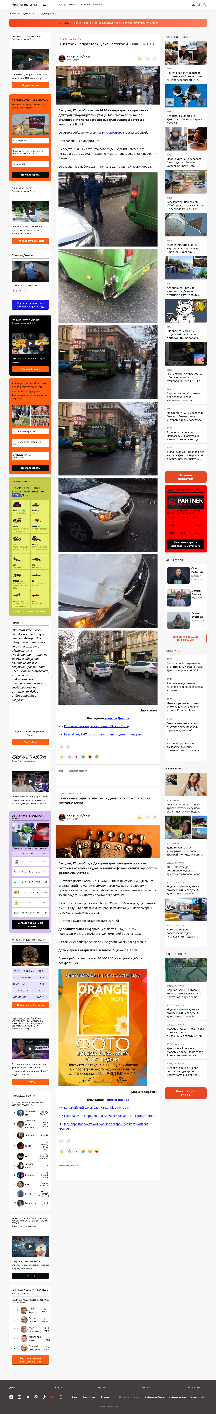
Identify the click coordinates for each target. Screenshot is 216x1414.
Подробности (30, 85)
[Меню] (44, 4)
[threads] (60, 1397)
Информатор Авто (198, 1397)
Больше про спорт (185, 1093)
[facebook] (11, 1397)
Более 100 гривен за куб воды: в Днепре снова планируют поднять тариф (116, 22)
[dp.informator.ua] (24, 4)
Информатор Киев (177, 1397)
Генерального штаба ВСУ (36, 611)
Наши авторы (89, 1397)
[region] (30, 299)
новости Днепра (116, 718)
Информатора (112, 133)
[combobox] (20, 291)
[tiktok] (44, 1397)
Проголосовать (30, 174)
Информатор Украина (155, 1397)
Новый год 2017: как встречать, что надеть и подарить (103, 734)
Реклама (97, 4)
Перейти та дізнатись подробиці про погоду (30, 304)
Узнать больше (30, 369)
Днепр (62, 4)
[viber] (36, 1397)
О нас (74, 1397)
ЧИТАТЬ (30, 1275)
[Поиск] (205, 4)
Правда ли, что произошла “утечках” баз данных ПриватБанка (109, 1116)
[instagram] (19, 1397)
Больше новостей (185, 477)
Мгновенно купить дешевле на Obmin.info (185, 544)
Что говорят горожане (30, 240)
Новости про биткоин (30, 1005)
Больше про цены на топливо (30, 924)
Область (73, 4)
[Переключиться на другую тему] (199, 4)
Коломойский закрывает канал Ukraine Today (96, 726)
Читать (30, 1081)
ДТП (60, 771)
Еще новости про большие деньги (30, 1359)
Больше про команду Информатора (185, 638)
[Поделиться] (147, 58)
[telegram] (27, 1397)
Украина (85, 4)
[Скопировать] (155, 58)
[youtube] (52, 1397)
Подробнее (30, 742)
